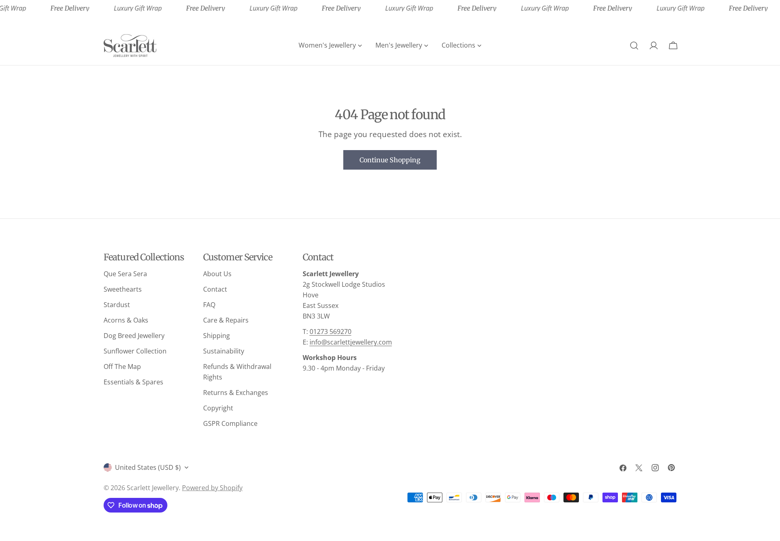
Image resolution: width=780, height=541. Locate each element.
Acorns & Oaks (126, 320)
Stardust (117, 304)
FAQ (209, 304)
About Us (217, 273)
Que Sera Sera (125, 273)
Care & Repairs (226, 320)
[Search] (634, 45)
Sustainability (223, 351)
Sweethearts (123, 289)
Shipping (216, 335)
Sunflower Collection (135, 351)
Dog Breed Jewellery (134, 335)
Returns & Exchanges (235, 392)
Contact (215, 289)
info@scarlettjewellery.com (351, 342)
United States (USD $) (148, 467)
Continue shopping (390, 160)
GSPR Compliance (230, 423)
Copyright (218, 408)
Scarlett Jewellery (153, 487)
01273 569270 (330, 331)
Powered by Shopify (212, 487)
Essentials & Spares (133, 381)
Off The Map (122, 366)
